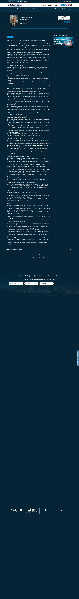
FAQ (28, 1)
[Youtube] (69, 5)
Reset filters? (43, 257)
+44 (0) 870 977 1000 (50, 5)
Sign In (70, 1)
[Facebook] (66, 5)
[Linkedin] (64, 5)
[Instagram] (71, 5)
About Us (25, 1)
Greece (23, 23)
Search (62, 283)
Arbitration (25, 22)
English (66, 1)
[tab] (10, 37)
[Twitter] (62, 5)
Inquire (67, 22)
